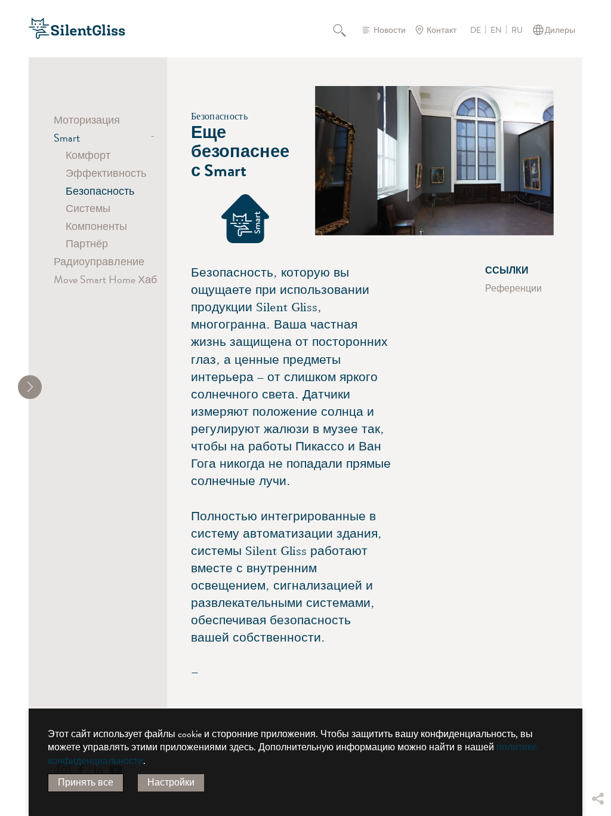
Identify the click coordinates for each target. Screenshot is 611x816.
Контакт (441, 30)
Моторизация (87, 120)
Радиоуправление (99, 261)
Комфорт (88, 155)
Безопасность (100, 191)
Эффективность (106, 173)
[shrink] (30, 387)
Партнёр (87, 243)
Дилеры (560, 30)
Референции (513, 288)
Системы (88, 208)
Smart (67, 138)
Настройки (171, 782)
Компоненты (96, 226)
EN (496, 30)
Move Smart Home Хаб (105, 279)
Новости (390, 30)
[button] (597, 690)
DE (475, 30)
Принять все (85, 782)
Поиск (346, 30)
